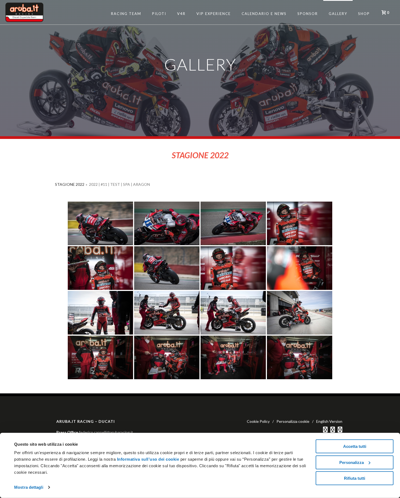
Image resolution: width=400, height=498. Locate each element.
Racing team (126, 13)
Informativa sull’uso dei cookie (147, 459)
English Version (329, 421)
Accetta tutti (354, 446)
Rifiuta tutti (354, 478)
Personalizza (351, 462)
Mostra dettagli (28, 487)
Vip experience (213, 13)
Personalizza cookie (292, 421)
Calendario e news (264, 13)
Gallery (338, 13)
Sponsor (307, 13)
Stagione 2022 (69, 184)
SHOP (364, 13)
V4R (181, 13)
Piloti (159, 13)
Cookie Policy (258, 421)
